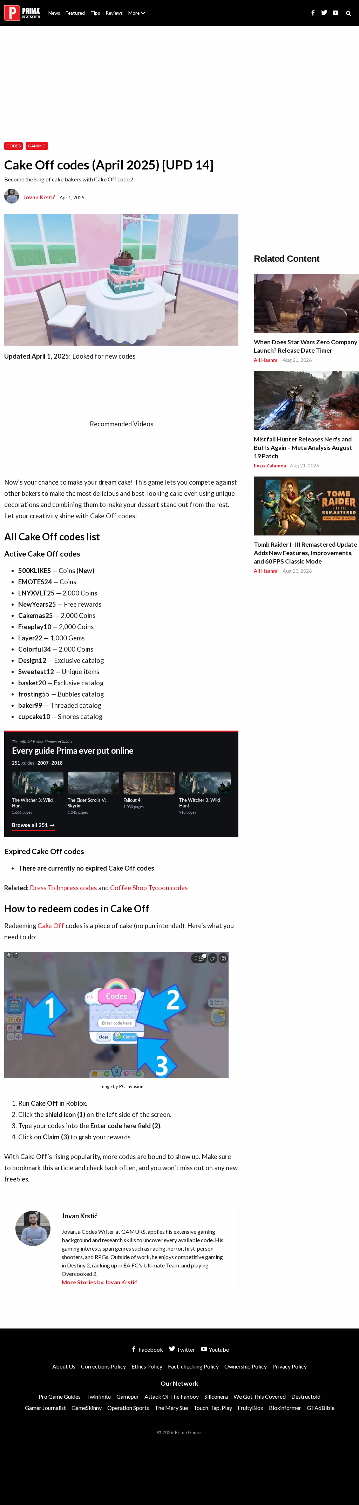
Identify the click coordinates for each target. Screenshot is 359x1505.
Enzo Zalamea (270, 465)
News (54, 13)
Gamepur (127, 1396)
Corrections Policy (103, 1366)
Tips (95, 13)
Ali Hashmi (266, 360)
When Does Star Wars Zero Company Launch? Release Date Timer (305, 346)
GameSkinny (87, 1407)
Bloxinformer (285, 1407)
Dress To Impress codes (63, 888)
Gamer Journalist (45, 1407)
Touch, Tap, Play (213, 1407)
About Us (138, 9)
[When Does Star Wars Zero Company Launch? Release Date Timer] (306, 304)
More (141, 16)
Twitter (185, 1349)
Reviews (114, 13)
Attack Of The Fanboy (171, 1396)
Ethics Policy (146, 1366)
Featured (75, 13)
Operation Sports (128, 1407)
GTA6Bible (320, 1407)
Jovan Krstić (39, 197)
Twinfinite (98, 1396)
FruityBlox (250, 1407)
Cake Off (51, 926)
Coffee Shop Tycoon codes (149, 888)
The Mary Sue (171, 1407)
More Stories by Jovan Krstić (99, 1282)
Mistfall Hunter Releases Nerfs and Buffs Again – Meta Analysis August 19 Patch (303, 447)
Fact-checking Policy (193, 1366)
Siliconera (216, 1396)
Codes (13, 145)
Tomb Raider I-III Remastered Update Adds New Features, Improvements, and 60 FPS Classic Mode (305, 553)
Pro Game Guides (60, 1396)
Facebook (150, 1349)
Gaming (37, 145)
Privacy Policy (289, 1366)
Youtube (218, 1349)
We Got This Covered (259, 1396)
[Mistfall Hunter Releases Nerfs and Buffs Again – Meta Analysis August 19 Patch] (306, 401)
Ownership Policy (245, 1366)
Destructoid (305, 1396)
